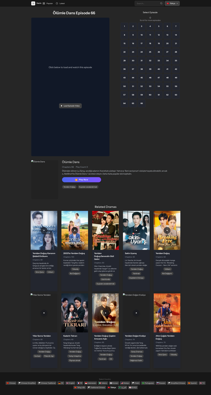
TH (202, 383)
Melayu (125, 383)
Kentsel (37, 356)
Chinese (11, 383)
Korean (114, 383)
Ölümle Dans (70, 162)
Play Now (81, 179)
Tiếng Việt (79, 387)
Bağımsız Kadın (136, 360)
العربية (122, 387)
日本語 (133, 387)
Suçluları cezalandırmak (88, 187)
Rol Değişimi (75, 273)
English (70, 383)
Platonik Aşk (49, 356)
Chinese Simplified (26, 383)
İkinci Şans (40, 272)
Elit (111, 359)
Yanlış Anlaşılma (75, 356)
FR (79, 383)
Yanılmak (136, 273)
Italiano (103, 383)
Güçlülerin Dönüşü (136, 278)
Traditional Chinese (96, 387)
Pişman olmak (74, 360)
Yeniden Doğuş (69, 187)
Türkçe (112, 387)
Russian (161, 383)
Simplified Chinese (176, 383)
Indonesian (90, 383)
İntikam (50, 272)
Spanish (192, 383)
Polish (135, 383)
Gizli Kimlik (105, 279)
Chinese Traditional (46, 383)
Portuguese (148, 383)
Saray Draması (136, 352)
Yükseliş (75, 269)
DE (60, 383)
